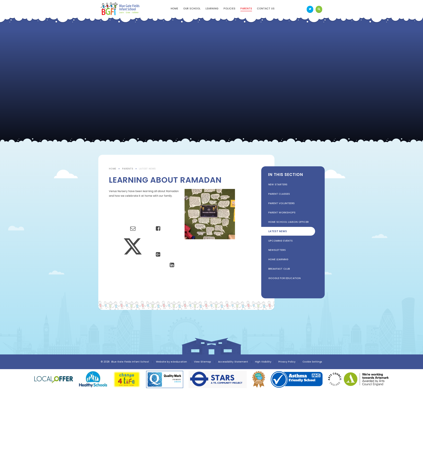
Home (112, 168)
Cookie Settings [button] (312, 361)
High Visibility (263, 361)
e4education (179, 361)
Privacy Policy (287, 361)
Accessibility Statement (233, 361)
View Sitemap (202, 361)
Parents (127, 168)
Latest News (147, 168)
